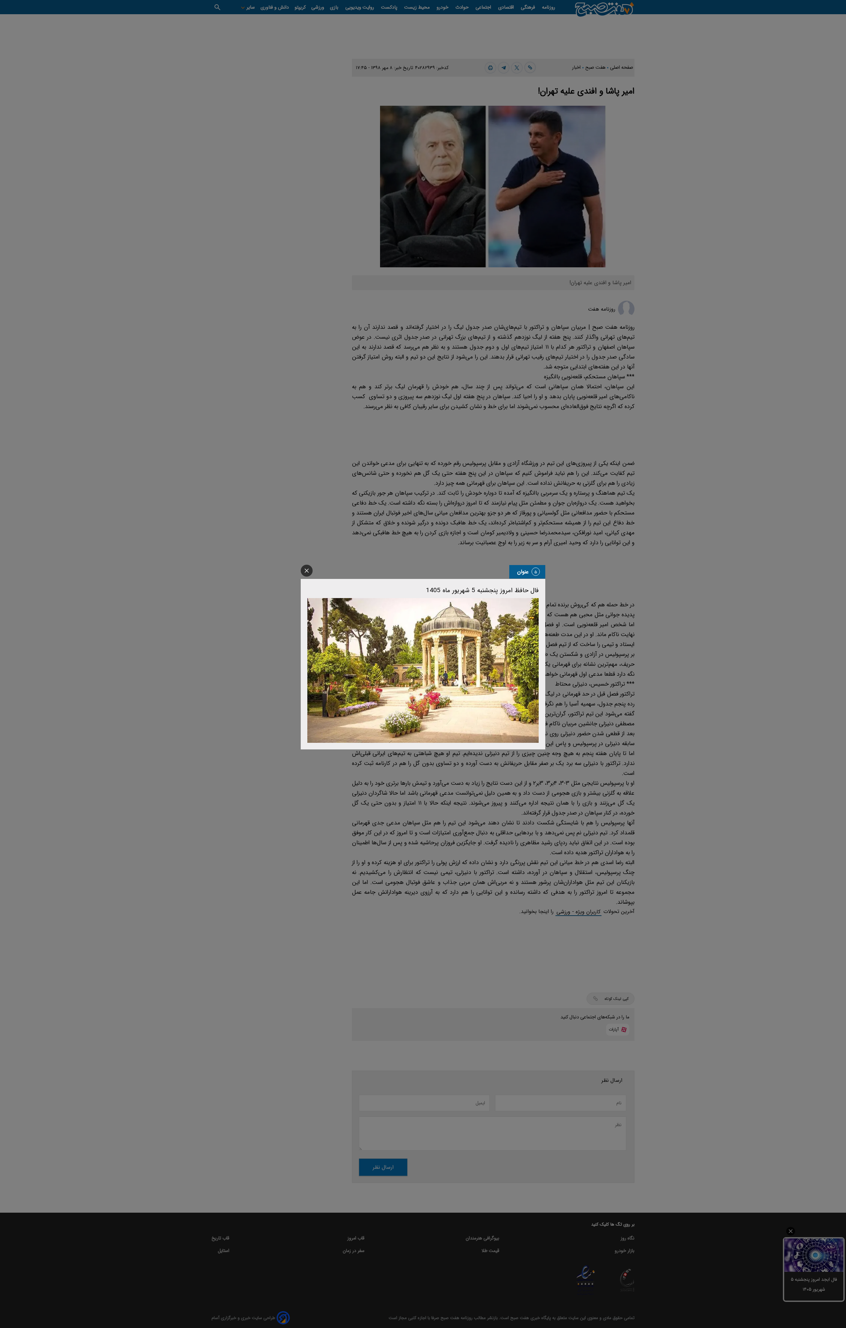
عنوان (523, 572)
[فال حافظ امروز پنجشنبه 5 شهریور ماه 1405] (423, 670)
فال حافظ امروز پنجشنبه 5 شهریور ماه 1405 (482, 590)
